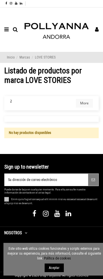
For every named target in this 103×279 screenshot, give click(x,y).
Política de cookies (57, 258)
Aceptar (54, 268)
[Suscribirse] (93, 180)
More (84, 103)
